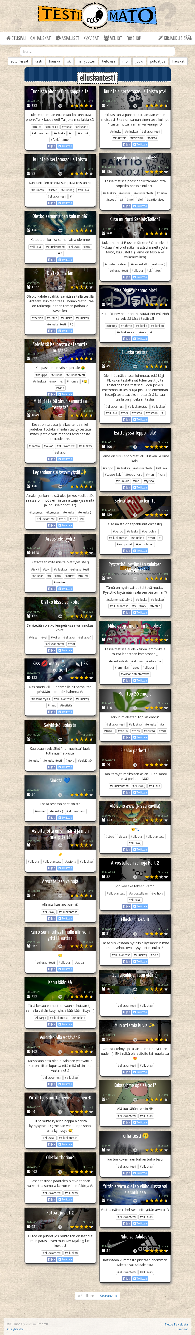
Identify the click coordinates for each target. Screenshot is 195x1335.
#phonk (83, 133)
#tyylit (35, 569)
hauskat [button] (178, 61)
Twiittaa (66, 146)
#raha (60, 388)
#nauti (52, 705)
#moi (65, 140)
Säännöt (182, 1329)
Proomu (42, 1324)
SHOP (136, 38)
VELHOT (115, 38)
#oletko (52, 318)
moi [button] (125, 61)
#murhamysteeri (116, 264)
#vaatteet (60, 582)
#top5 (136, 731)
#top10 (109, 731)
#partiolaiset (155, 200)
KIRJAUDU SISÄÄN (177, 38)
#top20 (123, 731)
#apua (79, 963)
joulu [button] (139, 61)
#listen (53, 190)
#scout (111, 200)
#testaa (137, 413)
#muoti (83, 576)
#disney (111, 326)
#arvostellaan (138, 893)
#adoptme (153, 661)
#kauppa (41, 375)
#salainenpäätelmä (119, 600)
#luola (70, 761)
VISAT (94, 38)
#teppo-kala (113, 475)
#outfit (69, 576)
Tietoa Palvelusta (176, 1324)
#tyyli (46, 569)
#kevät (48, 446)
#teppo (108, 468)
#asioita (70, 862)
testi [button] (38, 61)
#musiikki (51, 127)
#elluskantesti (41, 133)
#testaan (152, 413)
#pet (135, 668)
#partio (162, 193)
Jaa (52, 146)
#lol (71, 133)
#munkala (122, 481)
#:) (121, 200)
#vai (44, 637)
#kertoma (137, 138)
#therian (37, 318)
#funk (54, 140)
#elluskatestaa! (138, 407)
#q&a (154, 955)
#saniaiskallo (140, 264)
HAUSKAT (43, 38)
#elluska (59, 133)
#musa (37, 127)
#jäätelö (34, 446)
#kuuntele (120, 138)
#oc (158, 271)
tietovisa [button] (108, 61)
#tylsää (149, 481)
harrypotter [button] (86, 61)
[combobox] (97, 51)
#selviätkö (85, 761)
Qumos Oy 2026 (21, 1324)
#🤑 (84, 381)
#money (72, 381)
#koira (55, 637)
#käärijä (40, 1018)
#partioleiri (149, 531)
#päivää (149, 731)
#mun (150, 475)
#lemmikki (122, 668)
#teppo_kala (133, 475)
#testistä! (66, 705)
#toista (152, 138)
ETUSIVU (18, 38)
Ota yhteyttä (15, 1329)
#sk (149, 271)
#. (71, 196)
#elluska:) (81, 127)
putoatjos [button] (157, 61)
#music (67, 127)
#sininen (40, 811)
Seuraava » (108, 1295)
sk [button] (69, 61)
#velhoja (157, 893)
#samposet (124, 544)
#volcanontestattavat (135, 674)
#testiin (155, 606)
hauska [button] (54, 61)
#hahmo (126, 326)
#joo (73, 519)
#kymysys (52, 512)
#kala (161, 475)
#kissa (33, 637)
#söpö (110, 837)
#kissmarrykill (40, 699)
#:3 (60, 253)
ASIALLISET (70, 38)
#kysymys (36, 512)
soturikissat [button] (19, 61)
